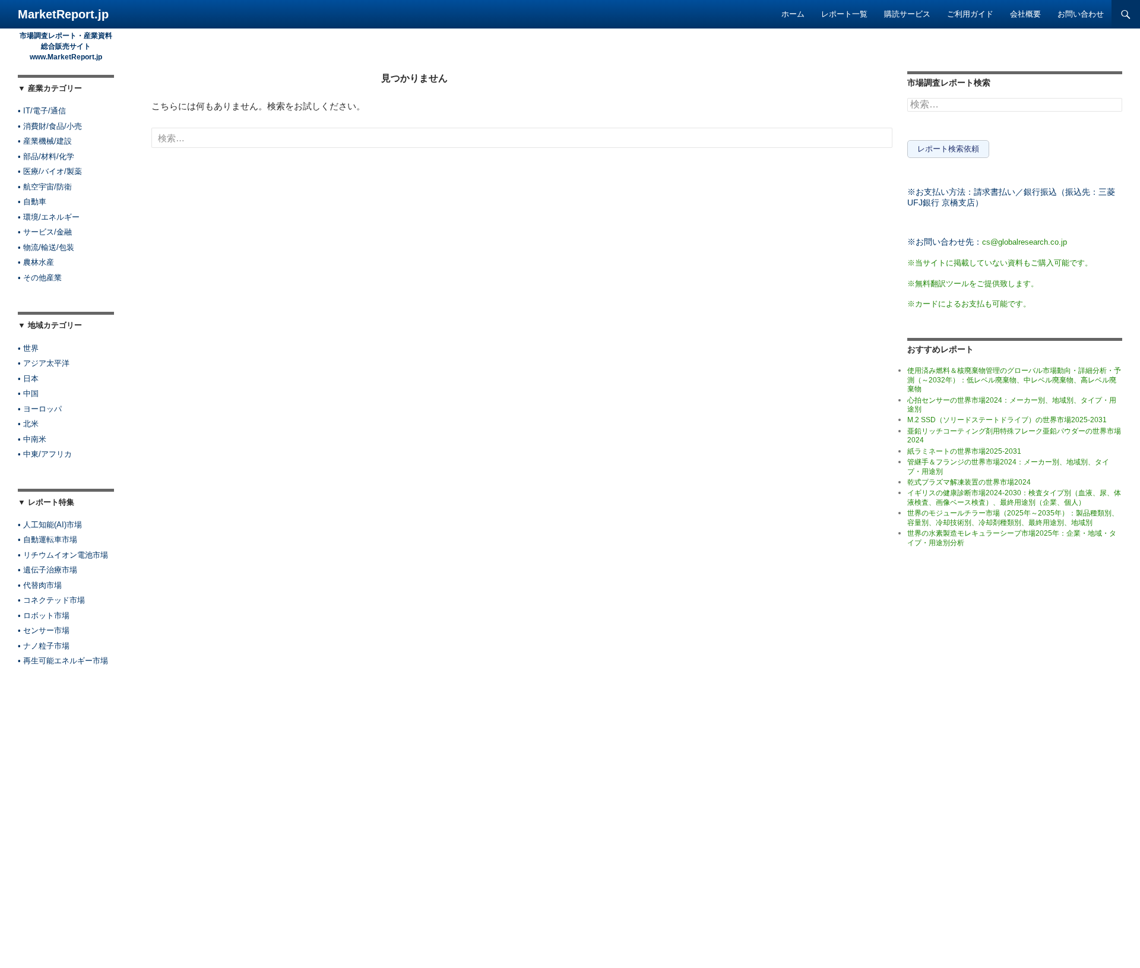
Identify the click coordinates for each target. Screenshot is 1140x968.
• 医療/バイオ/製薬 (50, 171)
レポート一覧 (844, 14)
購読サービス (907, 14)
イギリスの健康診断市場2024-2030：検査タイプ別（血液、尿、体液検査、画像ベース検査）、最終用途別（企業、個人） (1014, 497)
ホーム (793, 14)
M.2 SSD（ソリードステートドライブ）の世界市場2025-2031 (1007, 420)
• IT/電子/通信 (42, 110)
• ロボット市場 (43, 615)
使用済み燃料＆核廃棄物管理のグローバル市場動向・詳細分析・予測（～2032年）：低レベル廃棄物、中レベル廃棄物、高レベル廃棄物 (1014, 379)
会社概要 (1025, 14)
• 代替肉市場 (40, 585)
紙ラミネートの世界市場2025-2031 (964, 451)
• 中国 (28, 393)
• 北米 (28, 423)
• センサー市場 (43, 630)
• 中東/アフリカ (45, 454)
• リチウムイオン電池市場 (63, 555)
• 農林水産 (36, 262)
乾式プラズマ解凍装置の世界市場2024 (969, 482)
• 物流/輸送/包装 (46, 247)
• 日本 (28, 378)
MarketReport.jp (63, 14)
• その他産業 (40, 277)
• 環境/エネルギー (49, 217)
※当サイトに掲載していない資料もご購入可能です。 (999, 262)
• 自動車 (32, 201)
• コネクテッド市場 (51, 600)
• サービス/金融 (45, 231)
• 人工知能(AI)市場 (50, 524)
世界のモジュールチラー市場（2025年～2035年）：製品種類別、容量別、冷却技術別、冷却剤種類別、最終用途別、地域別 (1013, 517)
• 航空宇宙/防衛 (45, 186)
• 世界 (28, 348)
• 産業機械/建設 (45, 141)
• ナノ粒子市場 (43, 645)
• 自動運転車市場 (47, 539)
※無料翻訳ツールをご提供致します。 (972, 283)
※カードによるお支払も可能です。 (969, 303)
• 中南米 (32, 439)
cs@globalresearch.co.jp (1024, 242)
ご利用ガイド (970, 14)
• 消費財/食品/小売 (50, 126)
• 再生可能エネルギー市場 (63, 660)
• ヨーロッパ (40, 408)
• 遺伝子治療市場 (47, 569)
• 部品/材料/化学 (46, 156)
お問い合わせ (1080, 14)
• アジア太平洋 (43, 363)
